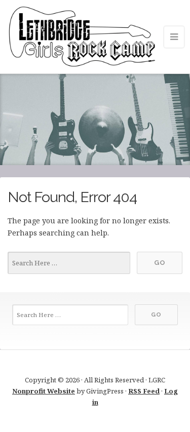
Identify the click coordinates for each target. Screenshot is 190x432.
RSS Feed (144, 391)
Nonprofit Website (43, 391)
